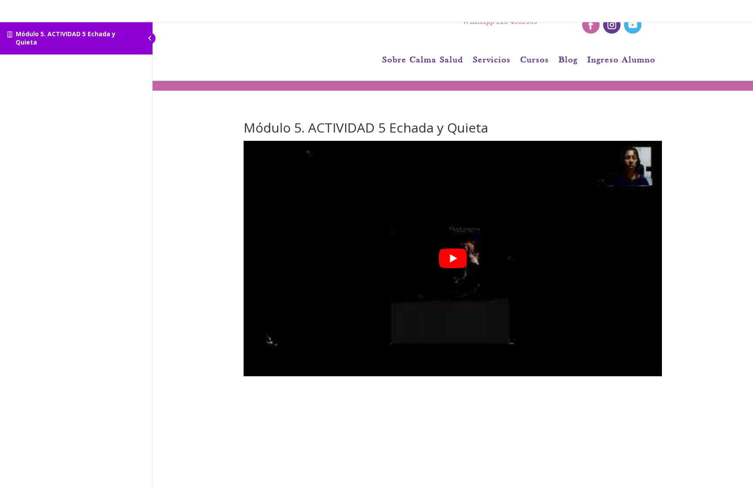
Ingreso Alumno (621, 61)
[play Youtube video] (453, 258)
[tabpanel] (453, 258)
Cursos (534, 61)
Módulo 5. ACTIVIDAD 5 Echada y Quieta (65, 38)
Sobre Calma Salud (422, 61)
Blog (568, 61)
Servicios (492, 61)
